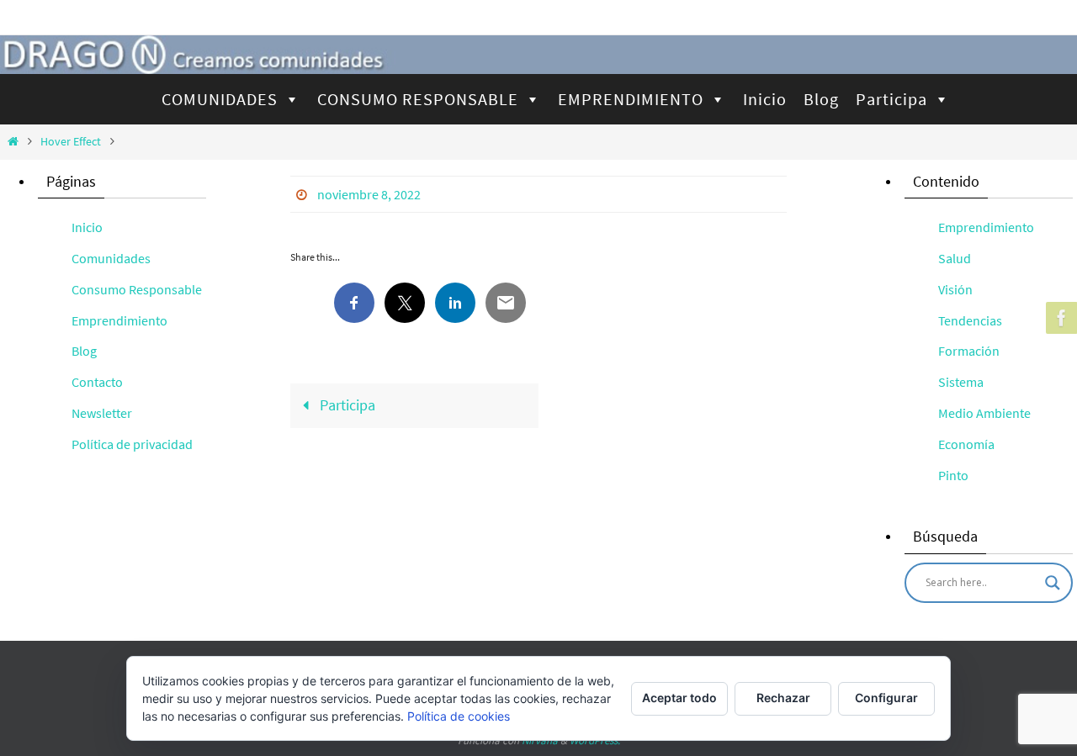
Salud (954, 258)
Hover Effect (70, 141)
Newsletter (102, 412)
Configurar (886, 697)
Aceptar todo (679, 697)
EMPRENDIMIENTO (630, 98)
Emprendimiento (119, 320)
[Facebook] (1059, 318)
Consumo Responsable (137, 289)
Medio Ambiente (984, 412)
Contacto (97, 381)
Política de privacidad (132, 444)
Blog (821, 98)
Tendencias (970, 320)
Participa (891, 98)
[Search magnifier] (1052, 583)
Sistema (961, 381)
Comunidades (111, 258)
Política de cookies (458, 716)
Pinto (953, 475)
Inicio (765, 98)
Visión (955, 289)
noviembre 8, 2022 (369, 194)
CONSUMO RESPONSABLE (417, 98)
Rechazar (783, 697)
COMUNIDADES (220, 98)
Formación (969, 350)
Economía (966, 444)
